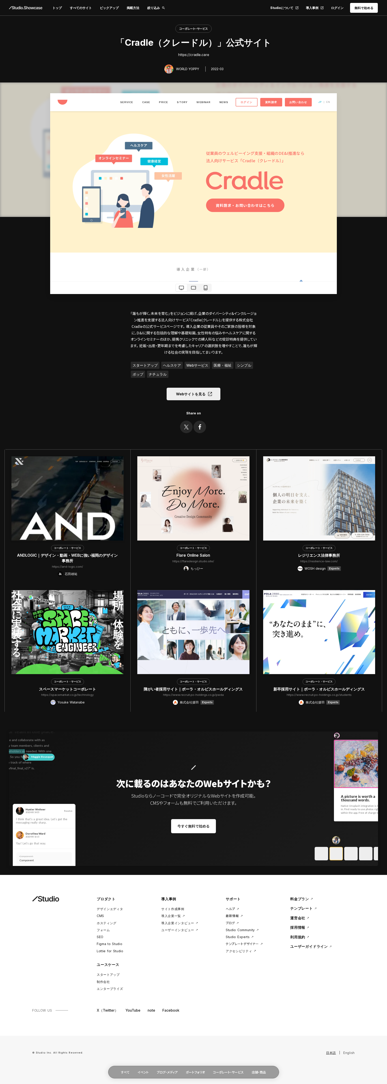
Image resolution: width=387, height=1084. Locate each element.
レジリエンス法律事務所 (319, 555)
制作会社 (103, 982)
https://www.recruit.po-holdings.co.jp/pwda (193, 695)
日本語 (331, 1053)
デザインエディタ (110, 909)
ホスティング (106, 923)
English (349, 1053)
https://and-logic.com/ (67, 566)
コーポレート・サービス (193, 28)
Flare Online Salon (193, 555)
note (151, 1010)
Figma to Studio (110, 944)
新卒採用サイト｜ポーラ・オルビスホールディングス (319, 689)
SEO (100, 937)
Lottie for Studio (110, 951)
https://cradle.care (193, 54)
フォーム (103, 930)
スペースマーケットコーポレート (67, 689)
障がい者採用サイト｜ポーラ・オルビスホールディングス (193, 689)
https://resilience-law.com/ (319, 561)
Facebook (170, 1010)
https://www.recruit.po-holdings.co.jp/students (319, 695)
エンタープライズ (110, 989)
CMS (100, 916)
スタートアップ (108, 974)
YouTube (132, 1010)
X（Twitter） (107, 1010)
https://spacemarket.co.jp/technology (67, 695)
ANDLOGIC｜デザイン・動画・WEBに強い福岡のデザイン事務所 (67, 558)
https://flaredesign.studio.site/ (193, 561)
